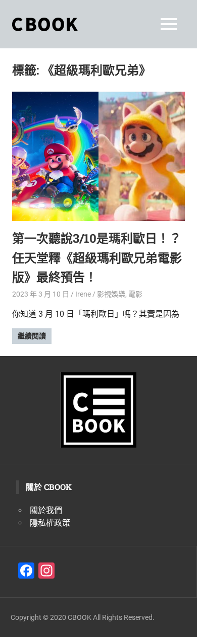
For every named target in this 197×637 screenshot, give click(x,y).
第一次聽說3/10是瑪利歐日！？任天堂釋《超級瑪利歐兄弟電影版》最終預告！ (97, 257)
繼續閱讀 (32, 336)
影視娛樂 (111, 294)
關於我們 (46, 510)
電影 (135, 294)
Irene (83, 294)
